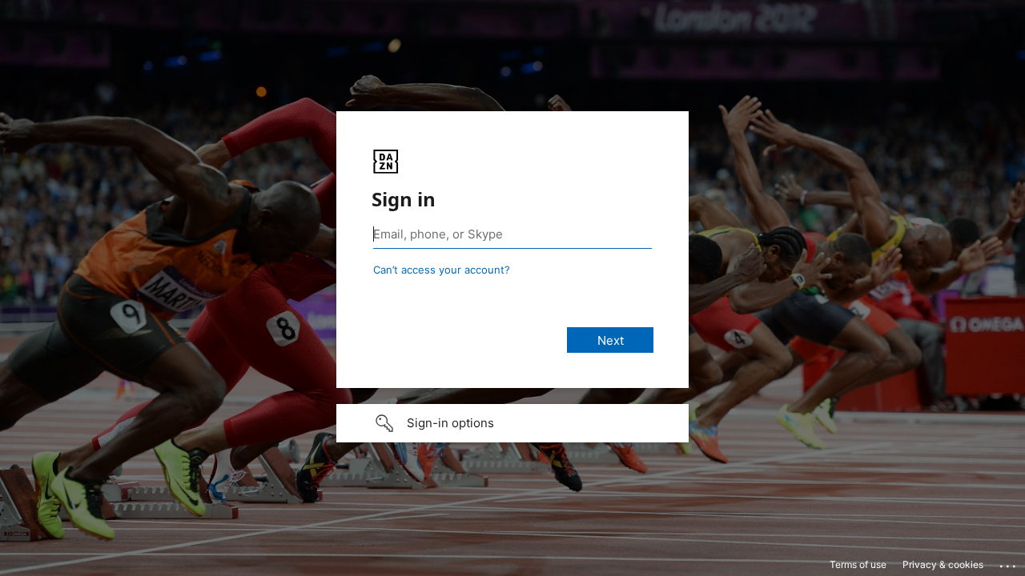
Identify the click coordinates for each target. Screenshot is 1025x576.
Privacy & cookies (942, 564)
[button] (512, 423)
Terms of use (858, 564)
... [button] (1009, 562)
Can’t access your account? (441, 269)
